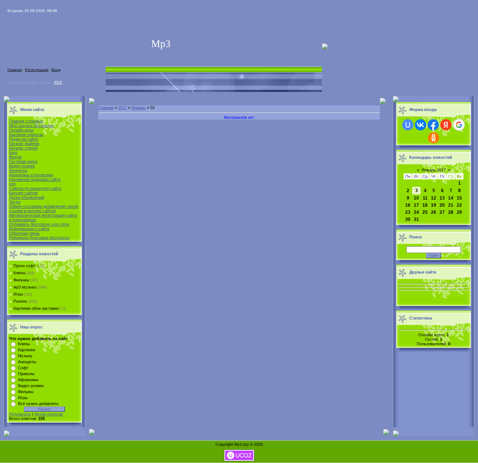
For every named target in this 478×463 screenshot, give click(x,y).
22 (459, 205)
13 (442, 198)
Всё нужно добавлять (38, 403)
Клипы (19, 273)
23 (407, 212)
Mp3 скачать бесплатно (31, 125)
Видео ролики (22, 166)
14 (450, 198)
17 (416, 205)
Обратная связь (24, 233)
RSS (58, 82)
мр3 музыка (24, 287)
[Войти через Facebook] (433, 124)
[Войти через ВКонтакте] (420, 124)
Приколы (26, 373)
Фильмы (21, 280)
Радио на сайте (23, 139)
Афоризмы (28, 379)
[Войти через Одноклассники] (433, 137)
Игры (18, 294)
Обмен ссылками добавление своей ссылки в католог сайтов (43, 208)
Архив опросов (48, 414)
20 (442, 205)
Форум (15, 157)
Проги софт (24, 265)
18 (425, 205)
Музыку (25, 356)
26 (433, 212)
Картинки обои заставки (36, 308)
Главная (14, 70)
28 (450, 212)
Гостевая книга (23, 161)
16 (407, 205)
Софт (23, 367)
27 (442, 212)
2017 (122, 107)
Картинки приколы (26, 134)
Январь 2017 (434, 170)
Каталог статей (23, 148)
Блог (13, 152)
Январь (138, 107)
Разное (20, 301)
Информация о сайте (29, 228)
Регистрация (36, 70)
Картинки (26, 350)
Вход (56, 70)
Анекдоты (18, 170)
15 (459, 198)
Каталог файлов (24, 143)
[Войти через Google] (459, 125)
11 (425, 198)
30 (407, 219)
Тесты (15, 202)
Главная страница (26, 121)
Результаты (20, 414)
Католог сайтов (23, 193)
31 (416, 219)
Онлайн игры (21, 130)
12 (433, 198)
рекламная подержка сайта (34, 179)
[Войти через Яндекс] (445, 124)
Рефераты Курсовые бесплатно (39, 237)
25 (425, 212)
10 (416, 198)
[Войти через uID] (407, 124)
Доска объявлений (26, 197)
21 (450, 205)
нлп (12, 184)
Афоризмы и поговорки (31, 175)
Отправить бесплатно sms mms (39, 224)
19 (433, 205)
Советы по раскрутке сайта (35, 188)
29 (459, 212)
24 (416, 212)
